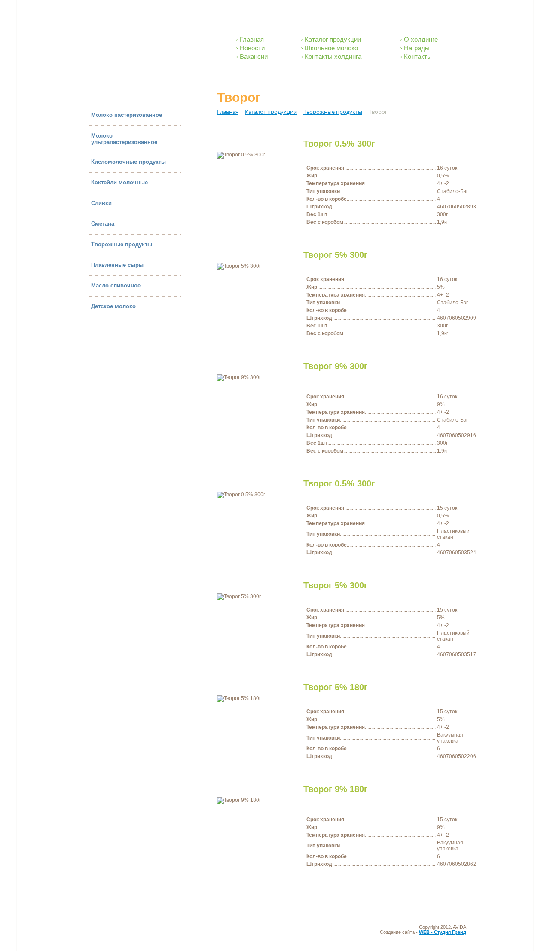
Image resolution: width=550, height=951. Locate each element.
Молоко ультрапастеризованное (124, 138)
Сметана (102, 223)
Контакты (418, 56)
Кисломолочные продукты (128, 162)
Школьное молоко (331, 48)
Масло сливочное (116, 285)
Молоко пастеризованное (126, 115)
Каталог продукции (333, 39)
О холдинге (421, 39)
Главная (252, 39)
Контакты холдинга (333, 56)
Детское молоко (113, 306)
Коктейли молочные (119, 182)
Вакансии (254, 56)
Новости (252, 48)
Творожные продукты (121, 244)
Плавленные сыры (117, 265)
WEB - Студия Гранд (442, 932)
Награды (417, 48)
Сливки (101, 203)
